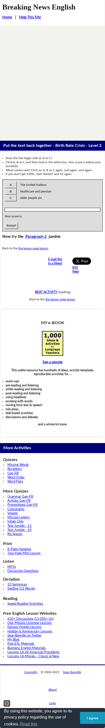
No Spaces (14, 534)
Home (7, 17)
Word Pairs (15, 481)
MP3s (11, 567)
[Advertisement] (52, 81)
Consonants (15, 509)
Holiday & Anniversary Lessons (29, 631)
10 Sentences (17, 584)
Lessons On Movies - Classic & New (33, 656)
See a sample (52, 362)
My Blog (13, 639)
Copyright (30, 672)
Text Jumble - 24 (19, 530)
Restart (11, 225)
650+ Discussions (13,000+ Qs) (30, 619)
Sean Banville (72, 672)
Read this (28, 724)
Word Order (16, 477)
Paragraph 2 (35, 237)
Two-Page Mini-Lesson (24, 553)
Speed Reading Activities (25, 604)
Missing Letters (18, 517)
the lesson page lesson (33, 248)
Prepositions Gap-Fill (22, 505)
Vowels (12, 513)
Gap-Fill (13, 473)
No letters (14, 469)
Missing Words (18, 465)
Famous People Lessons (24, 627)
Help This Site (30, 17)
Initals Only (15, 521)
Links (52, 703)
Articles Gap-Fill (19, 501)
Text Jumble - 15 (19, 526)
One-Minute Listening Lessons (29, 623)
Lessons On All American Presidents (33, 652)
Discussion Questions (22, 571)
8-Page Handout (19, 549)
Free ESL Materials (20, 643)
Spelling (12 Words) (21, 588)
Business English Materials (26, 648)
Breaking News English (38, 7)
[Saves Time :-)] (52, 343)
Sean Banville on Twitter (24, 635)
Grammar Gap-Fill (20, 496)
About (52, 689)
